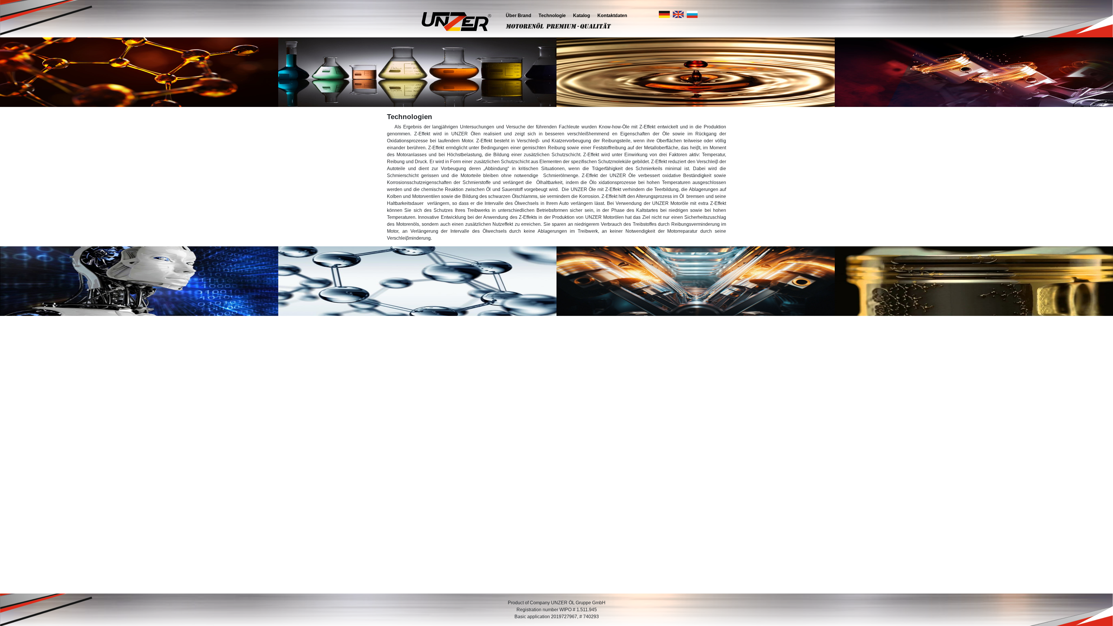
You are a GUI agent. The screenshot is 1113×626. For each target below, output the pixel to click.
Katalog (581, 15)
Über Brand (518, 15)
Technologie (552, 15)
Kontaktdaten (612, 15)
